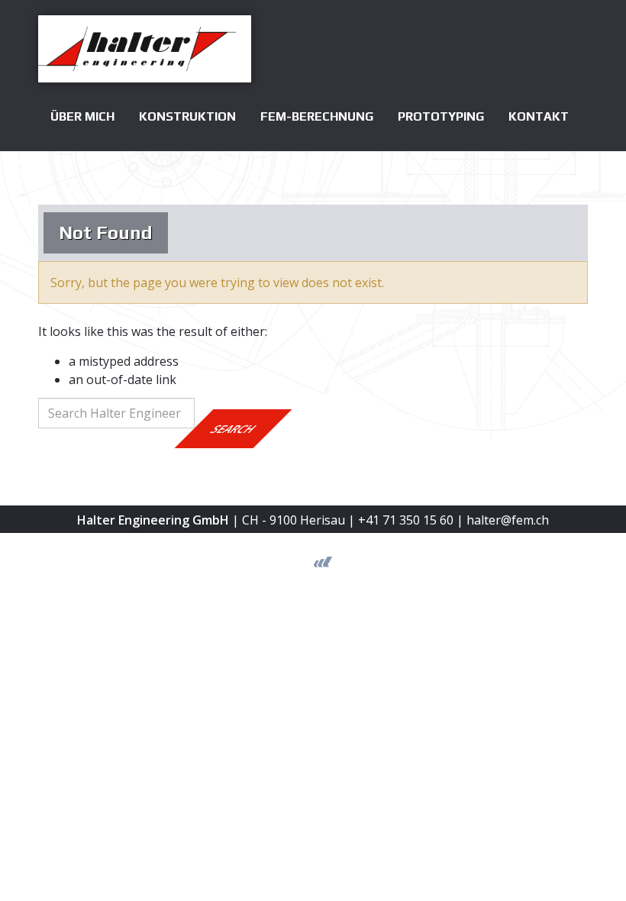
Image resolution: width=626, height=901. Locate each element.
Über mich (82, 116)
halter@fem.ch (507, 520)
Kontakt (538, 116)
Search (233, 428)
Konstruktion (187, 116)
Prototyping (441, 116)
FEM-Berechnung (316, 116)
